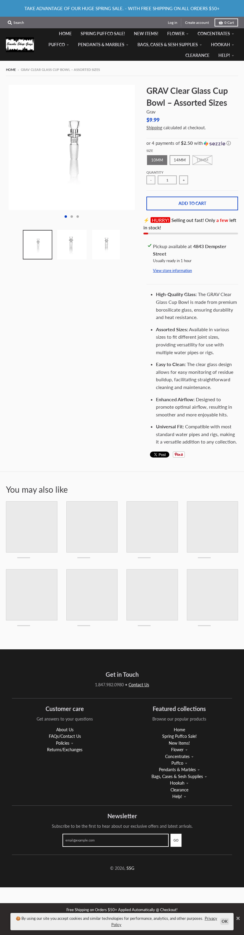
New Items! (179, 743)
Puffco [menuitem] (57, 44)
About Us (64, 729)
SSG (130, 868)
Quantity (154, 172)
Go (176, 840)
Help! (177, 796)
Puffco (177, 763)
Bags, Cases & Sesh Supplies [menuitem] (167, 44)
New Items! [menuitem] (146, 33)
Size (149, 151)
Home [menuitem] (65, 33)
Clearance (179, 789)
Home (11, 69)
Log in (172, 22)
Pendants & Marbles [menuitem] (101, 44)
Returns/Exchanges (64, 749)
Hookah (177, 782)
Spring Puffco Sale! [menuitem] (103, 33)
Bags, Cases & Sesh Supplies (177, 776)
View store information (172, 270)
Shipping (154, 127)
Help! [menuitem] (224, 55)
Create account (197, 22)
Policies (62, 743)
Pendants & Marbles (177, 769)
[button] (192, 143)
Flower (177, 749)
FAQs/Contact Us (65, 736)
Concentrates (177, 756)
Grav (151, 111)
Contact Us (139, 684)
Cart (229, 22)
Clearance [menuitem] (197, 55)
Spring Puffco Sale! (179, 736)
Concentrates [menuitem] (214, 33)
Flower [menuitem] (175, 33)
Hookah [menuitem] (220, 44)
